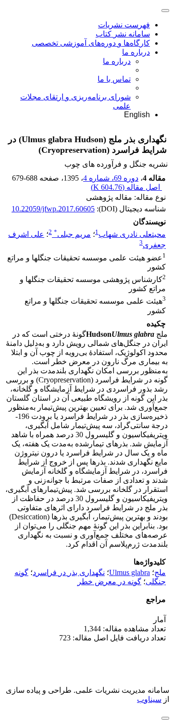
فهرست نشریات (124, 25)
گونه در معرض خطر (109, 581)
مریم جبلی (72, 234)
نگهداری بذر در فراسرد (69, 572)
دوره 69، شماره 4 (110, 178)
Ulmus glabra (129, 572)
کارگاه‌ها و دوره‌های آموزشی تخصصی (91, 43)
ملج (160, 572)
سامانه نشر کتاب (123, 34)
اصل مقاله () (126, 187)
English (137, 114)
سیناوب (149, 699)
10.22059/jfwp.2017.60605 (53, 209)
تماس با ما (114, 79)
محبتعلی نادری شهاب (132, 234)
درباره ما (136, 52)
